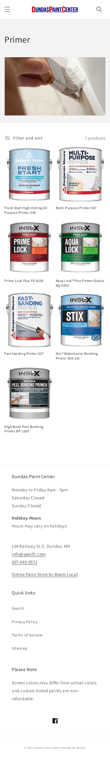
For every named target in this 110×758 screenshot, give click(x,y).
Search (18, 608)
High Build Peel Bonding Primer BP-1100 (24, 428)
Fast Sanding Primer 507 (24, 353)
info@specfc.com (29, 554)
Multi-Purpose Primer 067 (76, 208)
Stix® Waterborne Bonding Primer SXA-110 (77, 355)
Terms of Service (27, 635)
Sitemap (19, 648)
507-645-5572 (24, 562)
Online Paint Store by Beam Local (45, 574)
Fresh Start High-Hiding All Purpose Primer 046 (25, 210)
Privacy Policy (24, 621)
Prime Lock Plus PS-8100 (24, 280)
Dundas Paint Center (47, 747)
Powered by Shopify (73, 747)
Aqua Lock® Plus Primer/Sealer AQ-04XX (80, 283)
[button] (7, 9)
